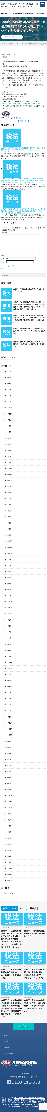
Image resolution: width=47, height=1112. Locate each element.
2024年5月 (8, 511)
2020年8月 (8, 747)
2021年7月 (8, 681)
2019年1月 (8, 862)
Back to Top (23, 1027)
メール (4, 258)
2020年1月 (8, 790)
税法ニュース (16, 37)
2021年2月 (8, 711)
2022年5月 (8, 632)
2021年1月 (8, 717)
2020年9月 (8, 741)
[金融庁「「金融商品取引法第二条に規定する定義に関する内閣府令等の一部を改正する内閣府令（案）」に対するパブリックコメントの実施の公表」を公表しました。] (6, 306)
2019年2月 (8, 856)
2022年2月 (8, 650)
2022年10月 (8, 608)
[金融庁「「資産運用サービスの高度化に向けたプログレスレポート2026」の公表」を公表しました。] (6, 332)
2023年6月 (8, 577)
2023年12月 (8, 541)
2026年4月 (8, 390)
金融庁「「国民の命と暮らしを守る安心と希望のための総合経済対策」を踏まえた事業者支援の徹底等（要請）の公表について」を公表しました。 (23, 211)
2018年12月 (8, 868)
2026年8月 (8, 371)
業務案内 (6, 13)
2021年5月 (8, 693)
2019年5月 (8, 838)
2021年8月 (8, 674)
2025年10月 (8, 420)
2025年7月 (8, 432)
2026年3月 (8, 396)
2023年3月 (8, 596)
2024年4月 (8, 517)
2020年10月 (8, 735)
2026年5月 (8, 384)
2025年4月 (8, 450)
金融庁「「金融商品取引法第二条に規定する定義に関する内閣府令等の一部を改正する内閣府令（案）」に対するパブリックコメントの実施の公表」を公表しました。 (11, 939)
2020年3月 (8, 777)
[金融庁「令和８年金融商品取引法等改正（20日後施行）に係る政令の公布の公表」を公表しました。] (6, 346)
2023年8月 (8, 565)
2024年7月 (8, 499)
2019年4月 (8, 844)
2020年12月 (8, 723)
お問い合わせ (8, 1053)
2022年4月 (8, 638)
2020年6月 (8, 759)
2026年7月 (8, 378)
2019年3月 (8, 850)
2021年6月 (8, 687)
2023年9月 (8, 559)
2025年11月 (8, 414)
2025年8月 (8, 426)
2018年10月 (8, 880)
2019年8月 (8, 820)
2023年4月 (8, 590)
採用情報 (41, 13)
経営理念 (30, 13)
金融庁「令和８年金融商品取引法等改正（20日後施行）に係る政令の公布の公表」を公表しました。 (29, 344)
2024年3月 (8, 523)
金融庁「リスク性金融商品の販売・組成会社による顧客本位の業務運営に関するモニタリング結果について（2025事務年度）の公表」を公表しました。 (11, 1008)
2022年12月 (8, 602)
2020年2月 (8, 783)
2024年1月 (8, 535)
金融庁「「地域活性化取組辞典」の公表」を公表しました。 (34, 933)
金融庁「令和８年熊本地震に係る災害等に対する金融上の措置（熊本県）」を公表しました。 (34, 973)
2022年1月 (8, 656)
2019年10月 (8, 808)
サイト (3, 262)
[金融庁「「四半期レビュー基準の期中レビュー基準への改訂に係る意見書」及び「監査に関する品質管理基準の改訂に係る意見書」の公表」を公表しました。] (12, 168)
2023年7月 (8, 571)
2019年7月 (8, 826)
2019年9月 (8, 814)
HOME (6, 1036)
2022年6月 (8, 626)
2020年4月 (8, 771)
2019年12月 (8, 796)
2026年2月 (8, 402)
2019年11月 (8, 802)
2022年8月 (8, 620)
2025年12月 (8, 408)
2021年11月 (8, 662)
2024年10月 (8, 480)
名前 (3, 255)
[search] (44, 275)
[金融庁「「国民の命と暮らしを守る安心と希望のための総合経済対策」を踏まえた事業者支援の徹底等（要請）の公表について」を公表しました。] (12, 199)
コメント (4, 232)
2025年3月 (8, 456)
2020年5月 (8, 765)
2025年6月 (8, 438)
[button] (42, 4)
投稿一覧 (23, 121)
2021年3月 (8, 705)
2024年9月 (8, 487)
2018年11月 (8, 874)
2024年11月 (8, 474)
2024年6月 (8, 505)
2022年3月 (8, 644)
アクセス (7, 1042)
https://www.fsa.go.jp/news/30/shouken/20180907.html (22, 104)
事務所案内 (18, 13)
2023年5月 (8, 584)
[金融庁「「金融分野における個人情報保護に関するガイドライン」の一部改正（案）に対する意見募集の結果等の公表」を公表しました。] (6, 319)
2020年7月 (8, 753)
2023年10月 (8, 553)
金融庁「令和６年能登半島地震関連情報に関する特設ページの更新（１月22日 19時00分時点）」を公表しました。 (23, 149)
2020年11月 (8, 729)
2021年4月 (8, 699)
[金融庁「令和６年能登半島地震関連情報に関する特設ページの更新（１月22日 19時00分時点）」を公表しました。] (12, 138)
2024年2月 (8, 529)
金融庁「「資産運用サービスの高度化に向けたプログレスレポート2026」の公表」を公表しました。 (29, 331)
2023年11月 (8, 547)
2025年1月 (8, 462)
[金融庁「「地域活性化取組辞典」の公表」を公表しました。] (6, 293)
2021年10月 (8, 668)
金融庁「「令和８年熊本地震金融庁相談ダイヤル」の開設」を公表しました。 (11, 973)
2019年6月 (8, 832)
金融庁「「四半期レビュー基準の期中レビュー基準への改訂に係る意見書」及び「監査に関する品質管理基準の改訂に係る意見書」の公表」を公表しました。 (23, 180)
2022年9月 (8, 614)
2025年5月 (8, 444)
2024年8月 (8, 493)
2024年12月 (8, 468)
